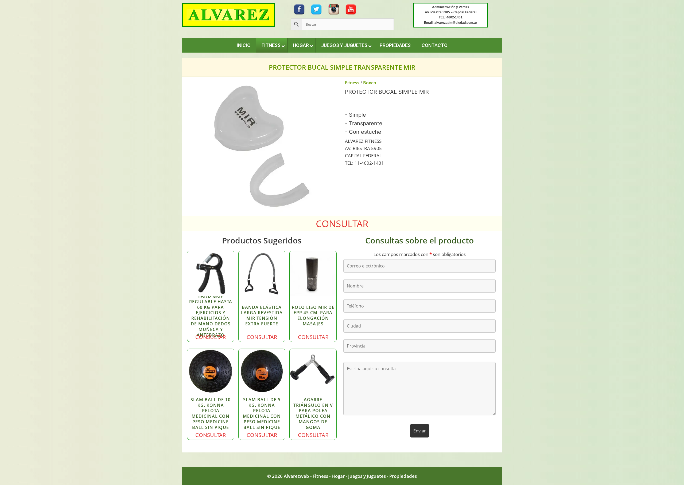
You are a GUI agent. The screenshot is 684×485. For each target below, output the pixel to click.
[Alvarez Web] (228, 14)
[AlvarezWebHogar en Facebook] (299, 9)
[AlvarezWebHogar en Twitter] (316, 9)
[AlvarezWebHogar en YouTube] (350, 9)
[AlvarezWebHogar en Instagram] (333, 9)
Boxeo (369, 83)
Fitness (352, 83)
